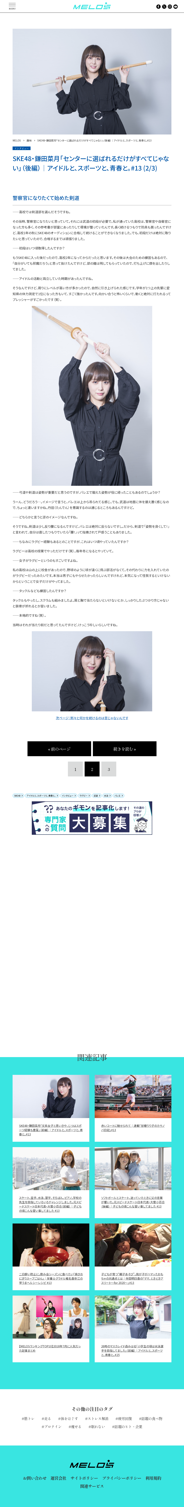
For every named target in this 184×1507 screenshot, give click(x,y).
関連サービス (92, 1486)
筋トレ (29, 1418)
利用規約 (153, 1478)
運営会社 (58, 1478)
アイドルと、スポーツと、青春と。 (41, 795)
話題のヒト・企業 (128, 1426)
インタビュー (67, 795)
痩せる (76, 1426)
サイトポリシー (84, 1478)
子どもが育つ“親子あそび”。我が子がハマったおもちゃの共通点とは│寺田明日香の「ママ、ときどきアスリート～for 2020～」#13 (132, 1278)
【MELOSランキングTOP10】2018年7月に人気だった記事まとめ (50, 1348)
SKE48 (17, 795)
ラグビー (84, 795)
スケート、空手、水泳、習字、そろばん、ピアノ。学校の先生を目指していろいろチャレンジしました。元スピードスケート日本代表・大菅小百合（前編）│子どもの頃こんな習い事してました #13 (50, 1204)
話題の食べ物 (151, 1418)
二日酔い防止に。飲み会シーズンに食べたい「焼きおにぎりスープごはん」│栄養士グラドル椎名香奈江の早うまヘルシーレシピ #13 (51, 1278)
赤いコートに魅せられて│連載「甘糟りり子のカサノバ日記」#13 (133, 1127)
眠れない (98, 1426)
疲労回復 (125, 1418)
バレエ (117, 795)
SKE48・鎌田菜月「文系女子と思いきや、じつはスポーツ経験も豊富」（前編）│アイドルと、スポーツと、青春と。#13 (51, 1129)
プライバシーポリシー (121, 1478)
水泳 (106, 795)
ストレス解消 (98, 1418)
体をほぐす (69, 1418)
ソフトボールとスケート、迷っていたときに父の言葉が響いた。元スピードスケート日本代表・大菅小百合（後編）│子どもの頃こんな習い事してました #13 (133, 1202)
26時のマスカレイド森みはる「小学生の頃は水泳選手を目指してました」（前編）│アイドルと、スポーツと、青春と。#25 (132, 1350)
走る (47, 1418)
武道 (96, 795)
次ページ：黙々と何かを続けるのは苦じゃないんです (92, 717)
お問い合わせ (34, 1478)
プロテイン (52, 1426)
